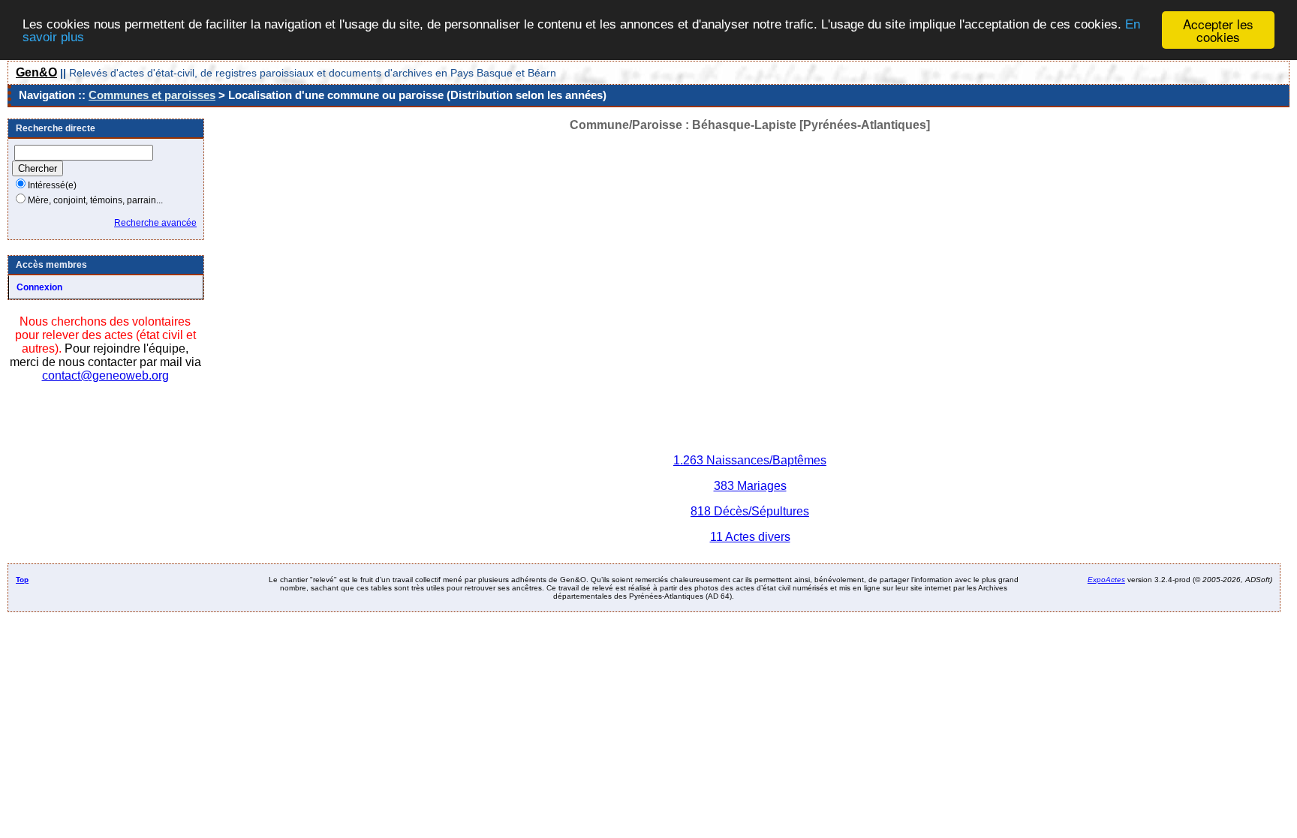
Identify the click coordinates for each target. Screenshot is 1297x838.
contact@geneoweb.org (105, 375)
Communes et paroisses (152, 95)
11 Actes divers (750, 536)
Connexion (39, 287)
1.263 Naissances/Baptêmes (749, 460)
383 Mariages (750, 485)
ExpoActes (1106, 579)
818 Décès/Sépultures (750, 511)
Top (22, 579)
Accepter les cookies (1218, 30)
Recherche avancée (155, 223)
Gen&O (36, 72)
